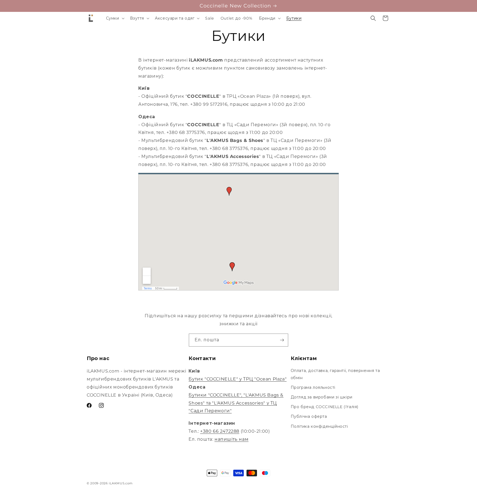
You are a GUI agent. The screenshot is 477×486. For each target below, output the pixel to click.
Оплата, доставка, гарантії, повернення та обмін (335, 374)
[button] (115, 18)
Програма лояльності (313, 387)
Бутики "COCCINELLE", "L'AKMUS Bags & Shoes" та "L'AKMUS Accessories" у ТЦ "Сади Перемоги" (236, 403)
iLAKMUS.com (121, 483)
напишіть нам (231, 439)
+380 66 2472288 (219, 431)
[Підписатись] (282, 340)
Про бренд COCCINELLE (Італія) (325, 406)
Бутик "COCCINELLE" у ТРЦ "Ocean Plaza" (238, 379)
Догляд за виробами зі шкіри (322, 397)
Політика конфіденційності (319, 426)
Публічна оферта (309, 416)
